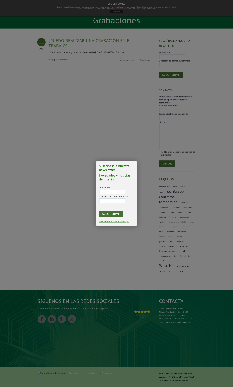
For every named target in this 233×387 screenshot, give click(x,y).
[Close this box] (137, 161)
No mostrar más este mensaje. (114, 221)
